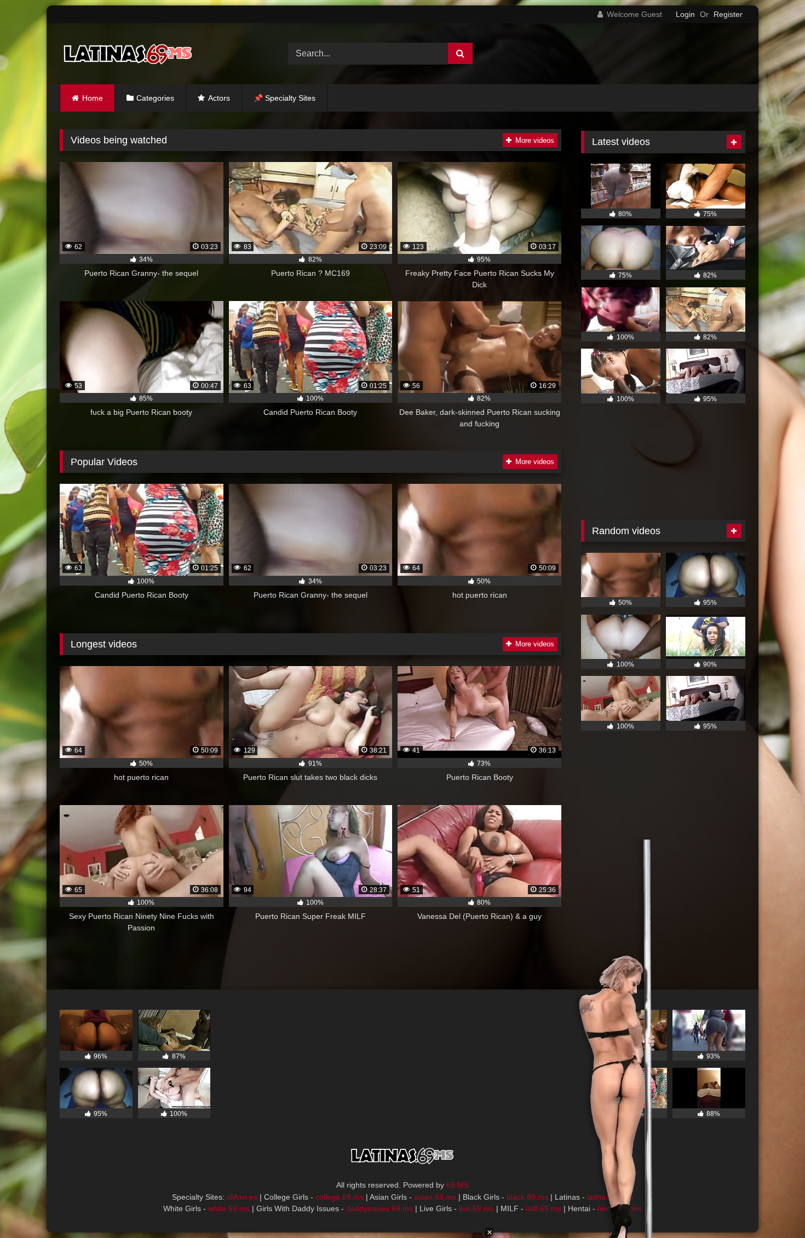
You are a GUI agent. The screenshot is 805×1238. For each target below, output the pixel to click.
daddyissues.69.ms (379, 1208)
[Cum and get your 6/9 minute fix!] (128, 53)
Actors (219, 98)
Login (685, 14)
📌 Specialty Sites (284, 98)
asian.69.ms (435, 1197)
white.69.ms (229, 1208)
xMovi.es (242, 1197)
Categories (155, 98)
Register (728, 14)
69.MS (457, 1185)
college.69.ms (339, 1197)
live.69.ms (476, 1208)
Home (92, 98)
